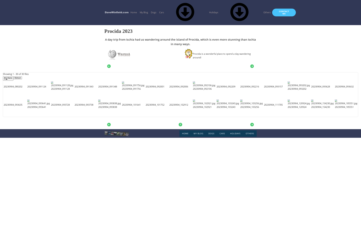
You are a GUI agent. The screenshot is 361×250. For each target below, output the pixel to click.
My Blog (144, 12)
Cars (161, 12)
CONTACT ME (284, 12)
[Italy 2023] (180, 124)
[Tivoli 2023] (252, 66)
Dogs (153, 12)
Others (267, 12)
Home (133, 12)
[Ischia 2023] (109, 66)
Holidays (213, 12)
